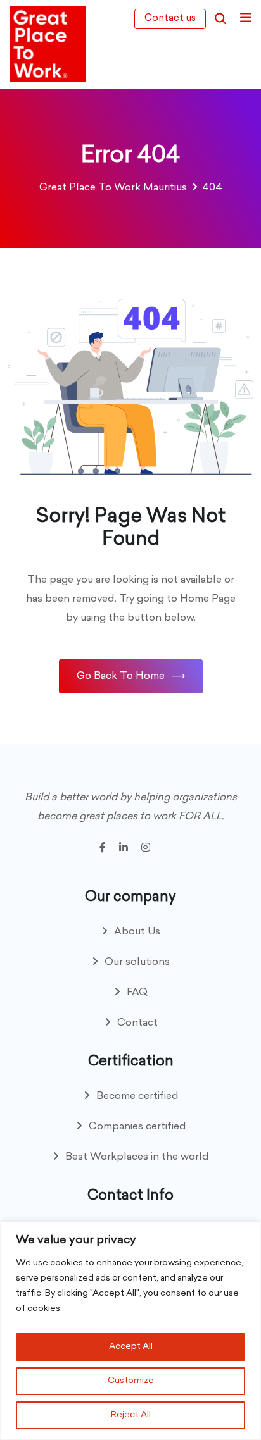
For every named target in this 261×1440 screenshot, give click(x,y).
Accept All (131, 1346)
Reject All (131, 1415)
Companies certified (137, 1127)
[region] (130, 1331)
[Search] (220, 19)
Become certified (137, 1096)
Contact (137, 1023)
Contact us (170, 18)
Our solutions (137, 962)
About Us (137, 932)
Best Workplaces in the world (137, 1157)
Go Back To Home (121, 676)
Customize (131, 1381)
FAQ (137, 993)
